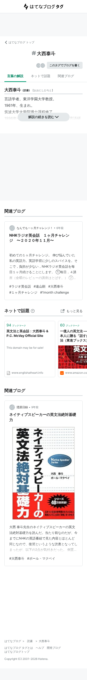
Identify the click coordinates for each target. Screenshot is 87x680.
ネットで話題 (40, 76)
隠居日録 (22, 407)
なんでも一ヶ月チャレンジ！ (35, 228)
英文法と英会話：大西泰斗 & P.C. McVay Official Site (27, 333)
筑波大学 (11, 112)
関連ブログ (66, 76)
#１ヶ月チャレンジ (23, 292)
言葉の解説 (15, 76)
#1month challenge (54, 292)
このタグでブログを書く (64, 65)
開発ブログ (54, 647)
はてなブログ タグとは (18, 647)
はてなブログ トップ (21, 42)
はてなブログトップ (16, 651)
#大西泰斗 (55, 286)
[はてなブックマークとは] (33, 310)
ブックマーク (16, 325)
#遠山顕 (39, 286)
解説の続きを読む (41, 117)
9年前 (35, 407)
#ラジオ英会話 (20, 286)
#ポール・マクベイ (41, 558)
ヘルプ (40, 647)
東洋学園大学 (34, 99)
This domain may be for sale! (24, 347)
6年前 (60, 228)
